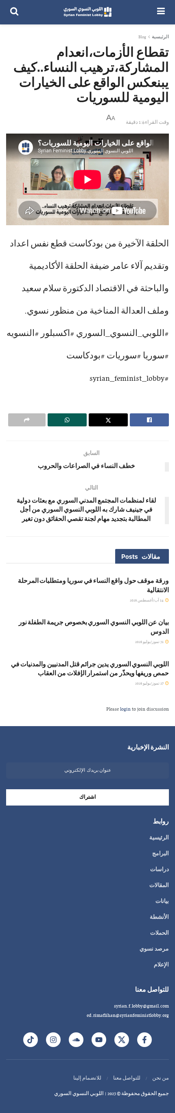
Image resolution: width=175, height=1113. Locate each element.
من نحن (160, 1078)
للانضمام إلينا (87, 1078)
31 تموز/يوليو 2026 (149, 642)
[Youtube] (99, 1039)
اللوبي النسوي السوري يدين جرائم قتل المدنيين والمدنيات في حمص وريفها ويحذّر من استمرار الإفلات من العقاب (90, 668)
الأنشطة (159, 917)
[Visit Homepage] (87, 12)
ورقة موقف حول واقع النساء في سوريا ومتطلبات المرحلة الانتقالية (93, 584)
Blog (142, 37)
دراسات (159, 869)
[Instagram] (53, 1039)
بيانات (162, 901)
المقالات (159, 885)
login (125, 709)
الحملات (159, 933)
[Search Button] (14, 12)
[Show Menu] (161, 12)
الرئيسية (160, 37)
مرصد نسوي (154, 949)
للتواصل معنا (126, 1078)
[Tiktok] (30, 1039)
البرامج (160, 854)
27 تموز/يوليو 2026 (149, 684)
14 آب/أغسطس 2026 (147, 600)
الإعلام (161, 965)
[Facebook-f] (144, 1039)
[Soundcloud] (76, 1039)
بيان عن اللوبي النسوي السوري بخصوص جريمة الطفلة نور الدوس (94, 626)
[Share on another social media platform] (27, 419)
